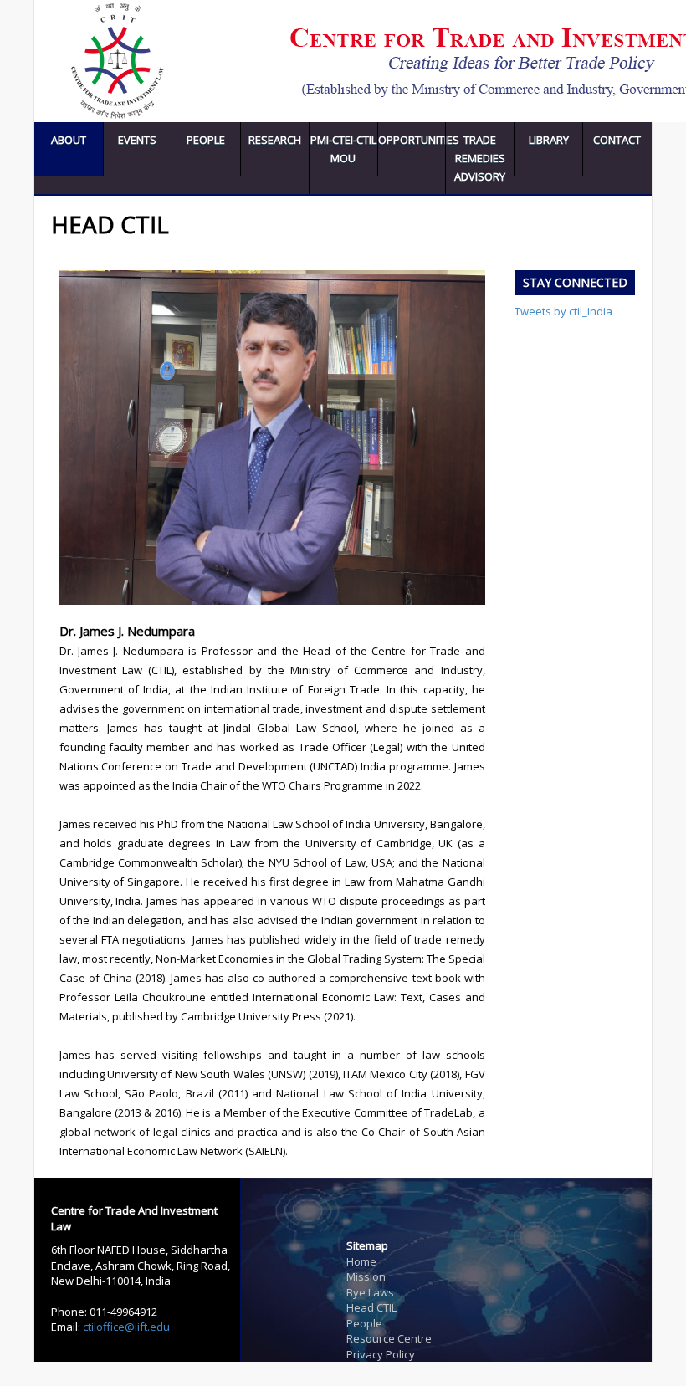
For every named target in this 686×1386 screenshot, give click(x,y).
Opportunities (412, 139)
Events (137, 139)
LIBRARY (549, 139)
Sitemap (367, 1245)
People (206, 139)
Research (274, 139)
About (68, 139)
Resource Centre (389, 1338)
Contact (617, 139)
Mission (366, 1276)
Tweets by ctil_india (563, 311)
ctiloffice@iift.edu (126, 1326)
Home (361, 1261)
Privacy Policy (380, 1354)
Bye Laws (370, 1292)
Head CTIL (371, 1307)
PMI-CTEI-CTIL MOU (343, 149)
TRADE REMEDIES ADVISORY (479, 158)
